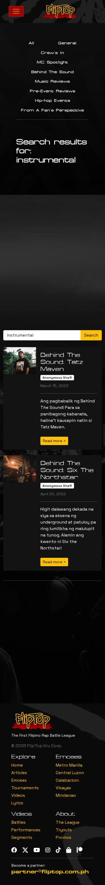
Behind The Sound (52, 72)
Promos (63, 837)
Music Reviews (52, 81)
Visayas (63, 788)
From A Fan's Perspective (52, 110)
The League (67, 822)
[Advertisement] (52, 264)
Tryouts (64, 830)
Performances (25, 830)
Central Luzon (70, 772)
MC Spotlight (52, 62)
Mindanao (66, 795)
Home (17, 765)
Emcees (19, 780)
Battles (18, 822)
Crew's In (52, 53)
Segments (21, 837)
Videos (18, 795)
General (67, 43)
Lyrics (17, 803)
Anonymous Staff (57, 377)
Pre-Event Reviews (52, 91)
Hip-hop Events (52, 100)
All (31, 43)
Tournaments (25, 788)
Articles (19, 772)
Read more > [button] (54, 440)
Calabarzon (67, 780)
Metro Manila (69, 765)
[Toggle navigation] (16, 11)
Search (91, 335)
